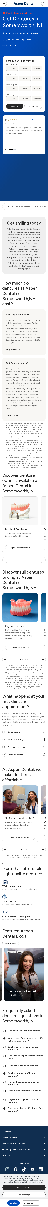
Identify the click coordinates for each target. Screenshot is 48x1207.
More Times (33, 106)
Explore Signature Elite (20, 647)
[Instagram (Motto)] (7, 1169)
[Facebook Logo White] (15, 1169)
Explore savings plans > (20, 837)
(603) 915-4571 (32, 1203)
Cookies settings (24, 1195)
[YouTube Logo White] (32, 1169)
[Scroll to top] (7, 206)
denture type (14, 251)
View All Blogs (10, 943)
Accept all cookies (24, 1187)
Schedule (13, 1203)
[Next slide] (43, 560)
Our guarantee (11, 350)
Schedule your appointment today (24, 263)
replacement (26, 400)
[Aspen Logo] (24, 3)
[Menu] (4, 3)
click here (30, 688)
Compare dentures (32, 240)
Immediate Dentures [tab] (21, 206)
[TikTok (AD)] (24, 1169)
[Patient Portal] (43, 3)
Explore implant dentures (20, 548)
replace (19, 232)
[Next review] (19, 149)
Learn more (10, 415)
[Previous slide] (5, 560)
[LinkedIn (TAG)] (41, 1169)
